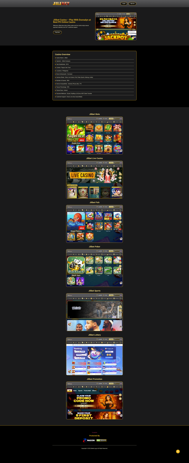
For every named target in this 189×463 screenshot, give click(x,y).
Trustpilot (94, 432)
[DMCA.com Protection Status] (101, 441)
